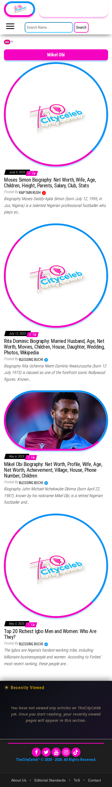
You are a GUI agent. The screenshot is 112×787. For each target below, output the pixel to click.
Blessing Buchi (31, 359)
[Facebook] (36, 752)
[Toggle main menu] (10, 27)
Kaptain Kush (30, 192)
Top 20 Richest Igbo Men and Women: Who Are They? (50, 634)
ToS (77, 780)
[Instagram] (66, 752)
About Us (18, 780)
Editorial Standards (50, 780)
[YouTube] (56, 752)
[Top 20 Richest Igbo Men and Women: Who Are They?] (56, 565)
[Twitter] (46, 752)
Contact (94, 780)
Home (7, 42)
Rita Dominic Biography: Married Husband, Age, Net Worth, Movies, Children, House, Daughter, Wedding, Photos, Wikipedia (54, 347)
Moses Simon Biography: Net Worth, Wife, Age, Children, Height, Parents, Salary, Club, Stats (50, 183)
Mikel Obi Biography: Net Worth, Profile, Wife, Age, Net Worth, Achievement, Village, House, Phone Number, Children (53, 470)
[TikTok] (75, 752)
